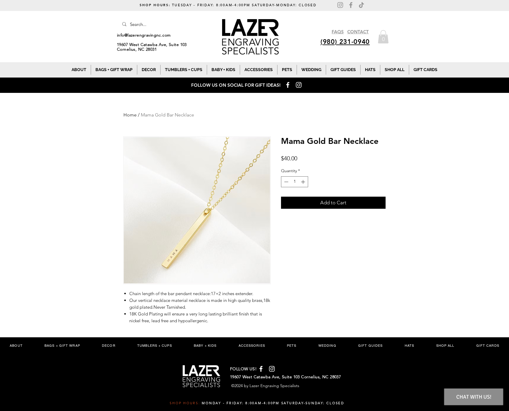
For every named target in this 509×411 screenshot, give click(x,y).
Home (130, 115)
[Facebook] (351, 5)
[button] (383, 36)
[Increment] (303, 182)
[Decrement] (285, 182)
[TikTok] (361, 5)
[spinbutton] (294, 182)
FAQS (338, 31)
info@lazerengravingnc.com (144, 35)
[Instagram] (340, 5)
